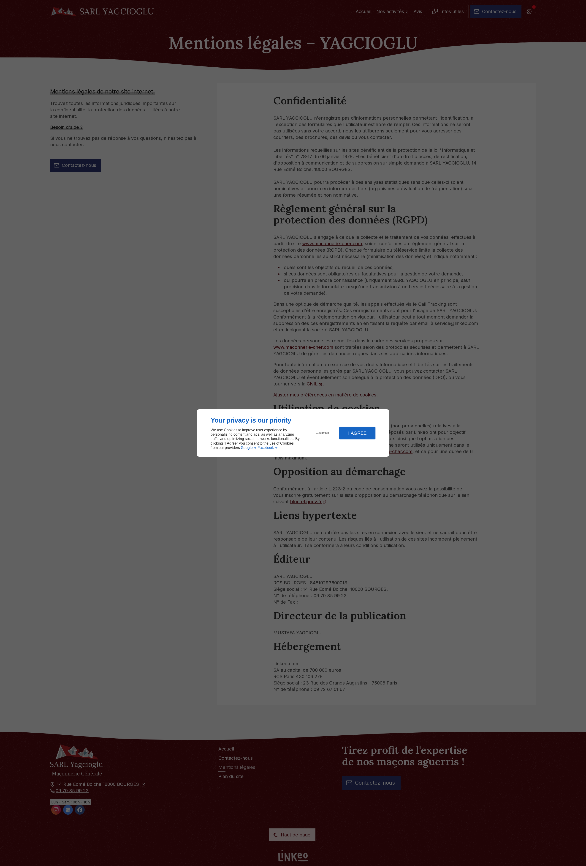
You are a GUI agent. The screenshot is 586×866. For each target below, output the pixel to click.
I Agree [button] (357, 433)
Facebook (266, 448)
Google (247, 448)
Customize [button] (322, 432)
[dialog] (293, 433)
